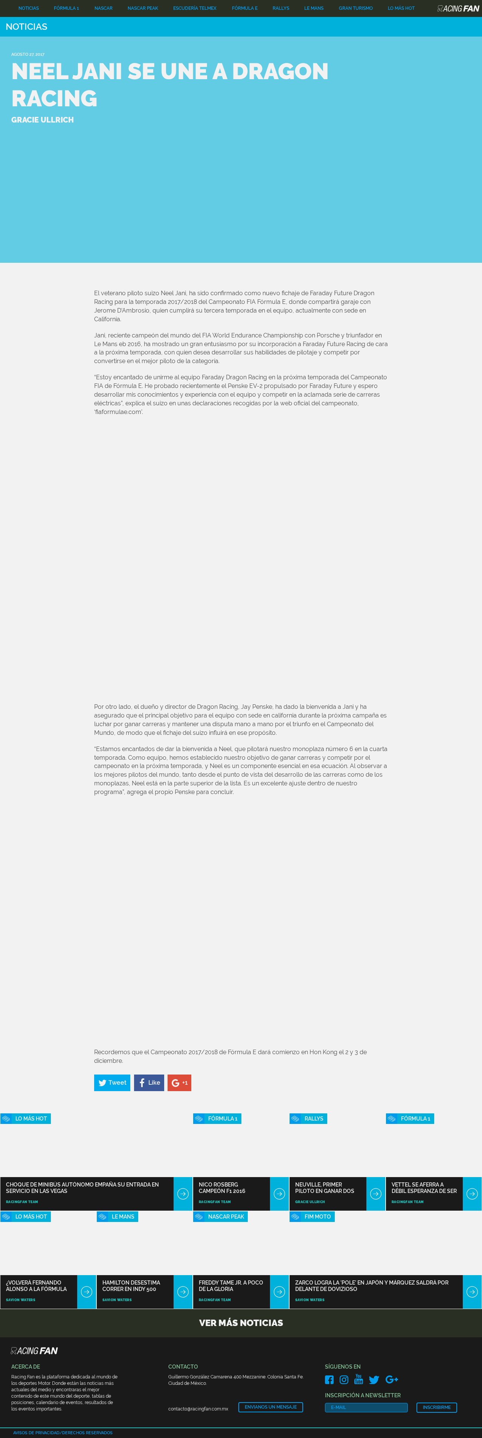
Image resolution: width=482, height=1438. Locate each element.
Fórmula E (245, 8)
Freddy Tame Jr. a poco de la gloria (231, 1286)
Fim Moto (318, 1217)
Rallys (281, 8)
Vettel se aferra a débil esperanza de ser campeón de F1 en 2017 (424, 1188)
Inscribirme (437, 1407)
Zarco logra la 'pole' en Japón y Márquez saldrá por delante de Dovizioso (371, 1286)
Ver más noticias (241, 1322)
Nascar (104, 8)
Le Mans (313, 8)
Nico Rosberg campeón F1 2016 (222, 1188)
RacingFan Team (22, 1202)
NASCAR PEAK (143, 8)
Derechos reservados (87, 1432)
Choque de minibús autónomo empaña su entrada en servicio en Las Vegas (82, 1188)
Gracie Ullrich (310, 1202)
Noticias (28, 8)
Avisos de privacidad (36, 1432)
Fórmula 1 (66, 8)
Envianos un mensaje (271, 1407)
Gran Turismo (356, 8)
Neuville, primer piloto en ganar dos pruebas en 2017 (324, 1188)
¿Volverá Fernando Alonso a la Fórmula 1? (36, 1286)
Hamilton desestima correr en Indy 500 (131, 1286)
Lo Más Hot (401, 8)
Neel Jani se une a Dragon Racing (170, 85)
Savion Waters (20, 1300)
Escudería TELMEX (195, 8)
